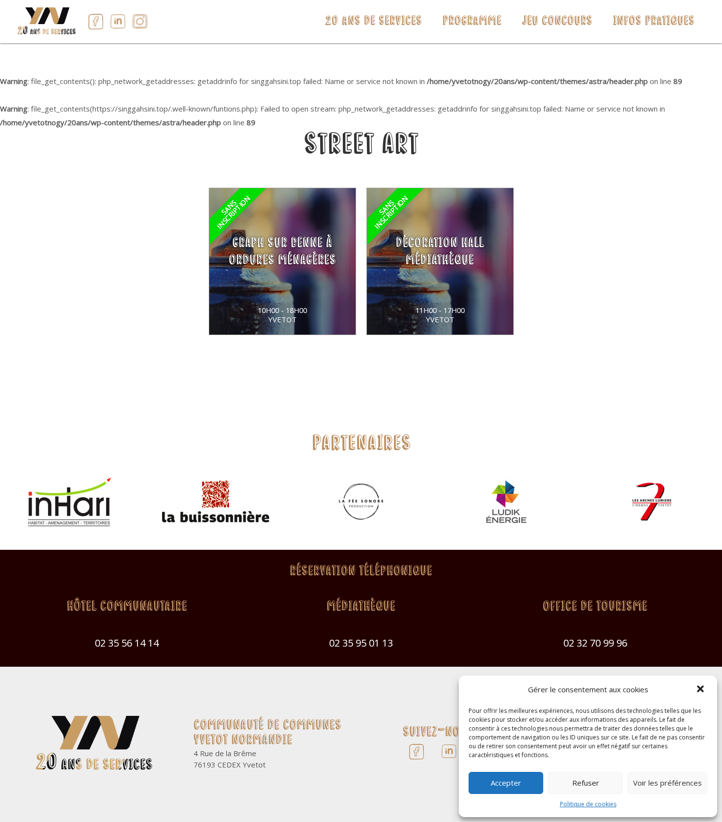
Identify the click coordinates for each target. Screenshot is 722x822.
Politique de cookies (588, 804)
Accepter (506, 783)
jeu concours (557, 21)
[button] (701, 690)
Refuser (585, 783)
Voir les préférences (667, 783)
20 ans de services (373, 21)
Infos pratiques (653, 21)
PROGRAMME (472, 21)
